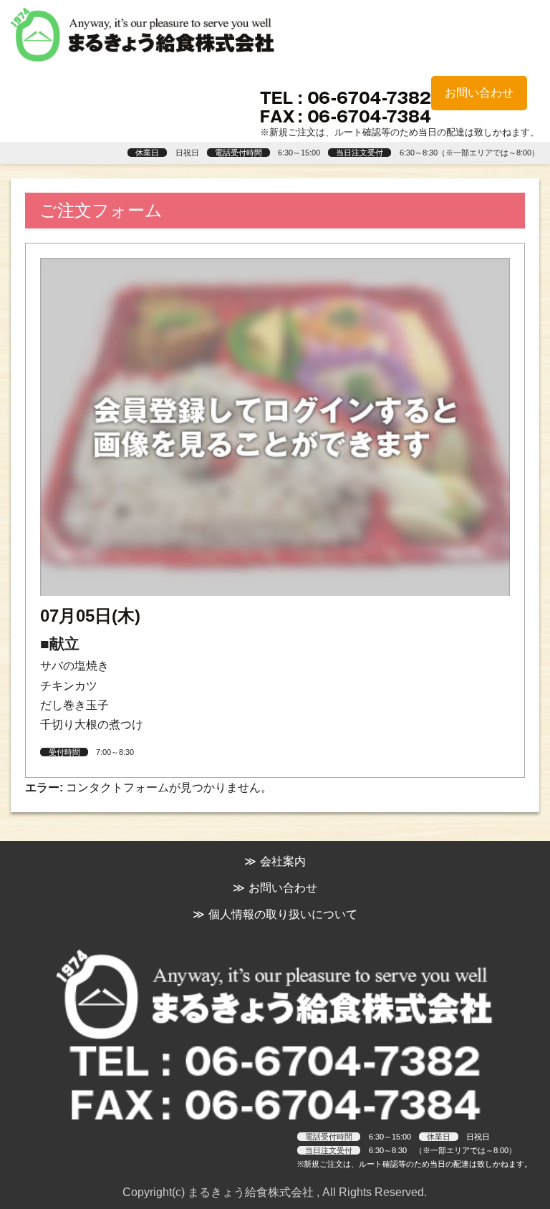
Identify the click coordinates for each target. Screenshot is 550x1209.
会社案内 (283, 861)
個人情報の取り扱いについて (282, 914)
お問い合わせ (479, 93)
